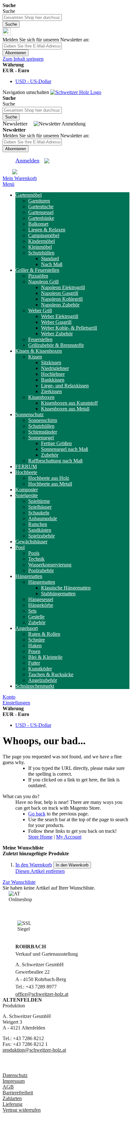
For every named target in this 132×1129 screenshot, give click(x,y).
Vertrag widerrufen (22, 1110)
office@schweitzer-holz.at (41, 994)
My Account (68, 837)
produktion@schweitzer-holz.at (34, 1050)
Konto (9, 697)
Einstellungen (16, 702)
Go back (36, 813)
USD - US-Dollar (33, 81)
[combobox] (32, 17)
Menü (8, 184)
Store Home (40, 837)
